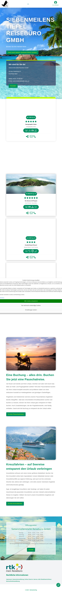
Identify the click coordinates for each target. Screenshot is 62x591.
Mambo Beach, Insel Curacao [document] (31, 247)
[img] (26, 130)
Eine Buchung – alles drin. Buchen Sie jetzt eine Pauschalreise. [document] (30, 377)
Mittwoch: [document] (21, 536)
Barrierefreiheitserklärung (13, 581)
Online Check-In (29, 579)
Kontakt (13, 86)
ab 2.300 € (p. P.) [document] (30, 238)
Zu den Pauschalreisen (16, 414)
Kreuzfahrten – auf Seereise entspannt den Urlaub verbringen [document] (29, 466)
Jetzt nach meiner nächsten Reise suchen (22, 52)
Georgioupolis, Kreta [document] (31, 126)
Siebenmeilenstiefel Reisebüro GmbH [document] (18, 67)
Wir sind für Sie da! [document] (17, 64)
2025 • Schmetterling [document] (31, 590)
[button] (27, 136)
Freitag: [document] (21, 540)
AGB (39, 579)
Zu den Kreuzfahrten (15, 503)
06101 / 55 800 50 (17, 78)
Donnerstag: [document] (22, 538)
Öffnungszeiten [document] (31, 525)
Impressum (9, 579)
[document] (31, 124)
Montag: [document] (21, 532)
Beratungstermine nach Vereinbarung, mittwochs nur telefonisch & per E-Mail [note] (31, 543)
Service (35, 579)
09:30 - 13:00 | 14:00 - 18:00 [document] (35, 532)
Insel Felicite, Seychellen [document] (31, 203)
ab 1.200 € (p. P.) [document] (31, 117)
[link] (31, 119)
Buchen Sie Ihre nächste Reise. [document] (16, 46)
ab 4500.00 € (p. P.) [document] (31, 193)
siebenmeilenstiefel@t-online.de (21, 81)
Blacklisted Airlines (46, 579)
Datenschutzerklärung (18, 579)
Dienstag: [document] (21, 534)
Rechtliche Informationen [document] (17, 575)
